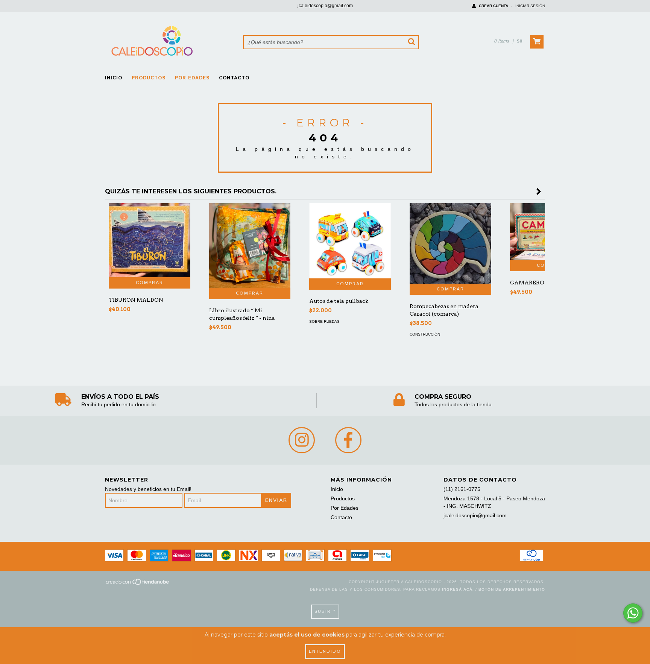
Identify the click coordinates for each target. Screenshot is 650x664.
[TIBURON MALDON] (149, 240)
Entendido (325, 651)
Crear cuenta (493, 6)
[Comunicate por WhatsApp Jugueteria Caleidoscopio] (632, 613)
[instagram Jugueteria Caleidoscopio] (302, 440)
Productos (149, 78)
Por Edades (192, 78)
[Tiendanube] (138, 584)
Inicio (113, 78)
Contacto (234, 78)
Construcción (425, 334)
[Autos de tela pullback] (350, 240)
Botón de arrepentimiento (511, 589)
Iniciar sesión (530, 6)
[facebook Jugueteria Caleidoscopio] (348, 440)
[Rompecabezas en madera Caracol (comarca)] (450, 243)
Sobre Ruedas (324, 321)
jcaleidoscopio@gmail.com (325, 5)
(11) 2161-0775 (461, 489)
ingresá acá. (458, 589)
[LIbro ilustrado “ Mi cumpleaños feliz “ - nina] (250, 245)
